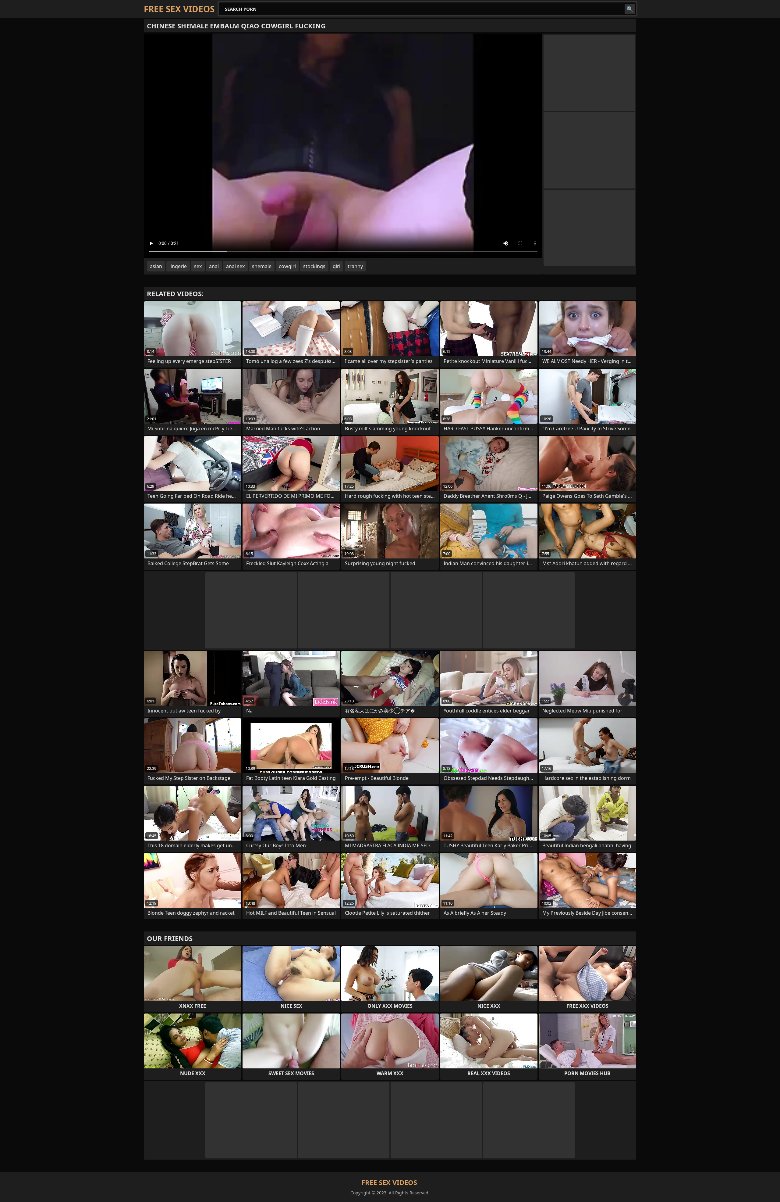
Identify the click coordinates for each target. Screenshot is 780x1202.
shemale (261, 266)
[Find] (630, 9)
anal (214, 266)
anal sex (235, 266)
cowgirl (287, 266)
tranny (355, 266)
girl (336, 266)
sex (198, 266)
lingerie (178, 266)
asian (156, 266)
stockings (314, 266)
